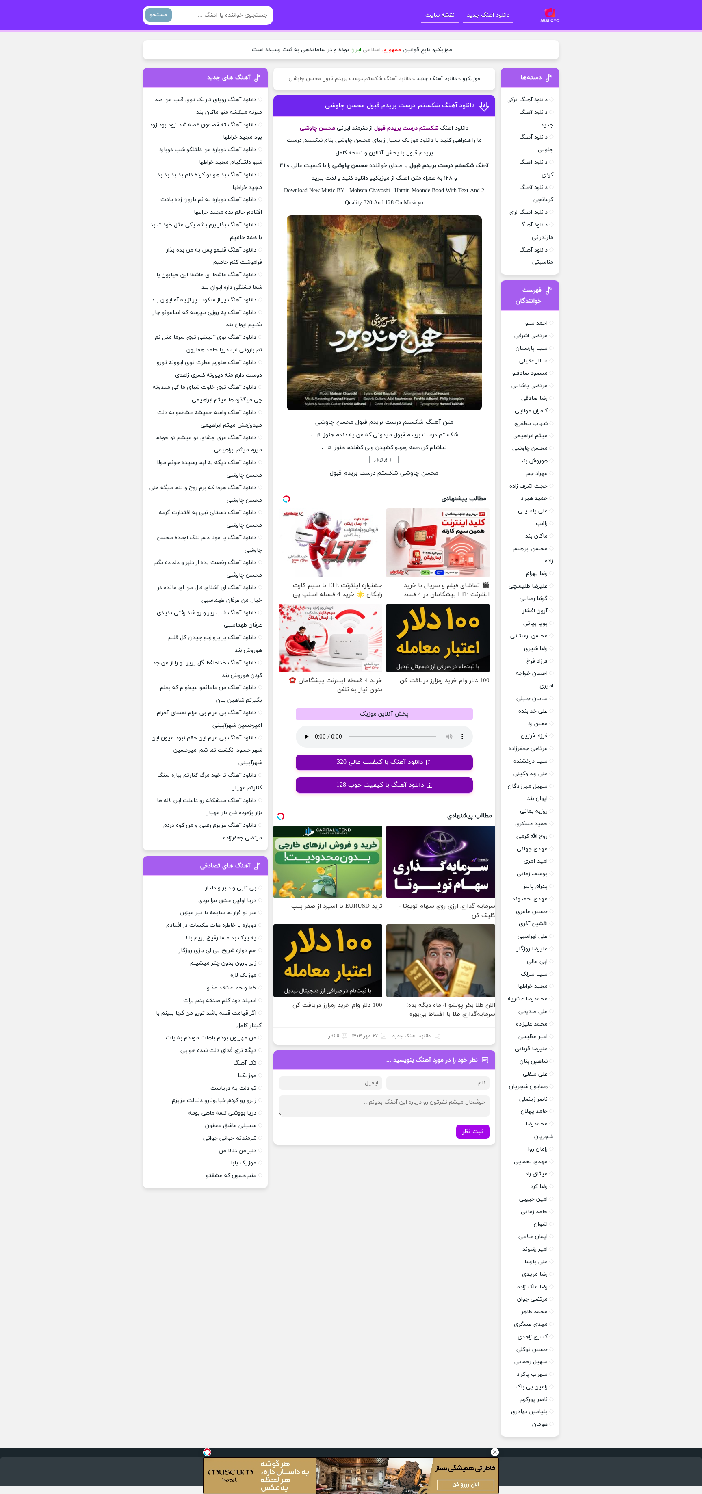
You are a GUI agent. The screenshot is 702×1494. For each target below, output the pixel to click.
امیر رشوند (535, 1249)
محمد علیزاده (532, 1024)
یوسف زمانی (532, 874)
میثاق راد (536, 1174)
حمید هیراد (534, 498)
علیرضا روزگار (532, 949)
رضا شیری (536, 649)
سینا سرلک (534, 974)
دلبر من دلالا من (237, 1151)
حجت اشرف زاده (528, 486)
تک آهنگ (244, 1063)
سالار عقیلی (533, 361)
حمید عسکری (531, 824)
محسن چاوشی (530, 448)
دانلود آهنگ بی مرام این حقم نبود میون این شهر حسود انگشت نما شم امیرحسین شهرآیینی (207, 750)
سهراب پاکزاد (532, 1374)
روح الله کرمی (532, 836)
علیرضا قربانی (531, 1049)
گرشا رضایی (534, 599)
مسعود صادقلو (530, 373)
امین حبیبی (533, 1199)
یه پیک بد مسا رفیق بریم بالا (221, 938)
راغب (542, 523)
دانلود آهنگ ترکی (527, 100)
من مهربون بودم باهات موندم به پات (211, 1038)
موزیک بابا (243, 1163)
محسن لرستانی (529, 636)
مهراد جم (537, 473)
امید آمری (536, 861)
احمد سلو (536, 323)
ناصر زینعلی (533, 1099)
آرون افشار (535, 611)
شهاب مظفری (531, 423)
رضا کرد (539, 1186)
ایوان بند (537, 798)
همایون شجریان (528, 1087)
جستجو (159, 15)
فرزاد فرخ (537, 661)
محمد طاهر (534, 1312)
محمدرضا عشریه (528, 999)
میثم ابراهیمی (530, 436)
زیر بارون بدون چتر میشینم (223, 963)
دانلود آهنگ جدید (488, 15)
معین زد (538, 724)
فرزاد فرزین (534, 736)
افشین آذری (533, 924)
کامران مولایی (531, 411)
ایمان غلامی (533, 1236)
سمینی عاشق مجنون (230, 1126)
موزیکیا (247, 1076)
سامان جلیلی (532, 699)
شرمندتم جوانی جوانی (229, 1138)
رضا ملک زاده (532, 1287)
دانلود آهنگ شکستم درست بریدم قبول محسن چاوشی (400, 105)
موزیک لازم (243, 975)
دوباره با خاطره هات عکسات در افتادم (211, 925)
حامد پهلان (534, 1111)
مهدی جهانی (532, 849)
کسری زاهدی (533, 1337)
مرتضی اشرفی (531, 336)
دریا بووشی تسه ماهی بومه (222, 1113)
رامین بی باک (532, 1387)
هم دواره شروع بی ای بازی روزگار (217, 950)
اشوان (541, 1224)
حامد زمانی (534, 1212)
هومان (540, 1424)
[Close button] (495, 1452)
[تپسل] (207, 1452)
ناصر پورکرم (534, 1399)
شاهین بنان (534, 1061)
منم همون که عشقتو (231, 1176)
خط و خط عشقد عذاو (231, 988)
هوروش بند (534, 461)
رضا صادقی (534, 398)
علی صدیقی (533, 1011)
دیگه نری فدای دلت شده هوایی (218, 1050)
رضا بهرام (537, 573)
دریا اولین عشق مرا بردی (227, 900)
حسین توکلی (532, 1349)
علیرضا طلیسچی (528, 586)
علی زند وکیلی (531, 774)
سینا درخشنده (531, 761)
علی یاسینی (533, 511)
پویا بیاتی (535, 623)
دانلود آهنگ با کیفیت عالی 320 (380, 762)
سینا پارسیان (532, 348)
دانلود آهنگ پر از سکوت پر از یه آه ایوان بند (204, 300)
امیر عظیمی (533, 1037)
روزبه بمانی (534, 811)
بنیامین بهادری (529, 1412)
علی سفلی (535, 1074)
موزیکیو (471, 78)
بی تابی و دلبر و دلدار (230, 888)
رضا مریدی (535, 1274)
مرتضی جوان (532, 1299)
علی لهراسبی (533, 936)
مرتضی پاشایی (529, 386)
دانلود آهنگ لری (528, 212)
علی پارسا (536, 1262)
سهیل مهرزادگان (528, 786)
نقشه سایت (440, 15)
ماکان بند (536, 536)
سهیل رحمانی (531, 1362)
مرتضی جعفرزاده (528, 748)
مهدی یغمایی (531, 1162)
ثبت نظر (472, 1132)
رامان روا (538, 1149)
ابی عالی (537, 961)
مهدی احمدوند (530, 899)
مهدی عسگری (531, 1324)
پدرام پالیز (535, 886)
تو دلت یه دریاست (233, 1088)
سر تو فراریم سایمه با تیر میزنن (218, 913)
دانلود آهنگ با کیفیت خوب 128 (380, 785)
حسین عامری (532, 911)
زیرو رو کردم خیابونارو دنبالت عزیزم (214, 1100)
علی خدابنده (533, 711)
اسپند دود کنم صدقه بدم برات (219, 1000)
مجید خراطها (533, 986)
